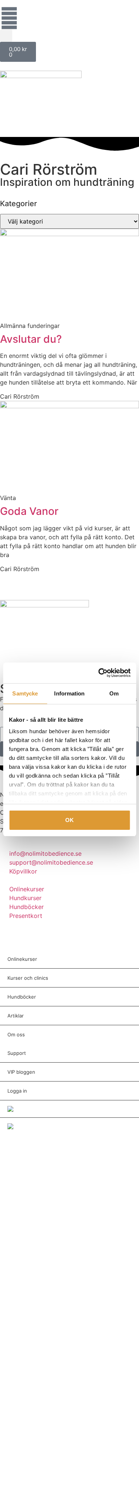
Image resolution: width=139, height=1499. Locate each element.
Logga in (17, 1091)
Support (16, 1053)
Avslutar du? (31, 339)
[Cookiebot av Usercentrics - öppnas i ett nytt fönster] (98, 673)
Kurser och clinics (27, 978)
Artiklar (15, 1016)
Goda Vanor (29, 511)
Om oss (16, 1034)
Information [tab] (69, 693)
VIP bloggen (21, 1072)
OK (69, 820)
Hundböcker (21, 997)
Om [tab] (114, 693)
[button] (6, 36)
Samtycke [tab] (25, 693)
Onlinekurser (22, 959)
